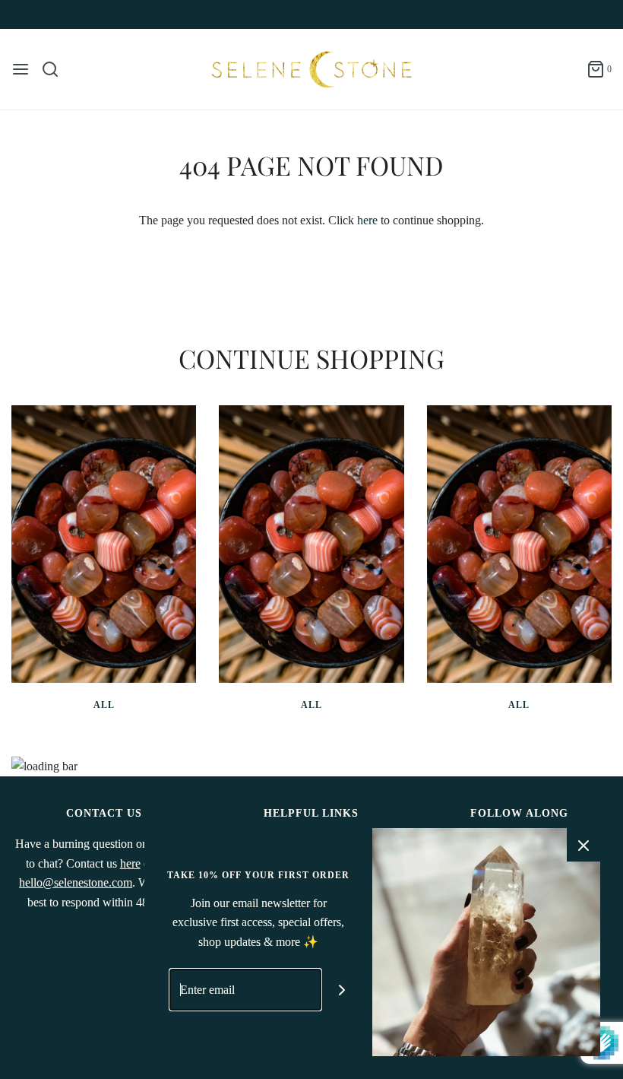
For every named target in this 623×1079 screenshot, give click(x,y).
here (367, 220)
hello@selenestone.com (75, 882)
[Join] (342, 990)
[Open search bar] (56, 69)
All (104, 705)
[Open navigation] (20, 69)
